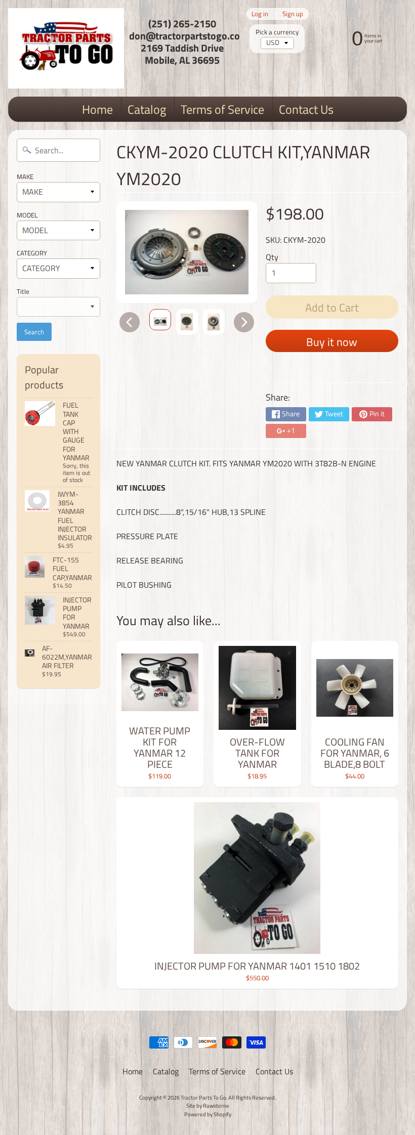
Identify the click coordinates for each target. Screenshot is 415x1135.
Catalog (147, 109)
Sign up (292, 14)
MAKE (25, 176)
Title (23, 291)
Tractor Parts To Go (203, 1097)
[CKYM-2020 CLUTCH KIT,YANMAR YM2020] (160, 319)
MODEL (27, 215)
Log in (260, 14)
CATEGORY (32, 253)
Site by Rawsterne (207, 1105)
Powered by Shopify (207, 1114)
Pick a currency (277, 32)
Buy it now (331, 342)
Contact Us (306, 109)
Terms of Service (222, 109)
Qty (272, 257)
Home (97, 109)
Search (34, 332)
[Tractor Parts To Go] (66, 48)
